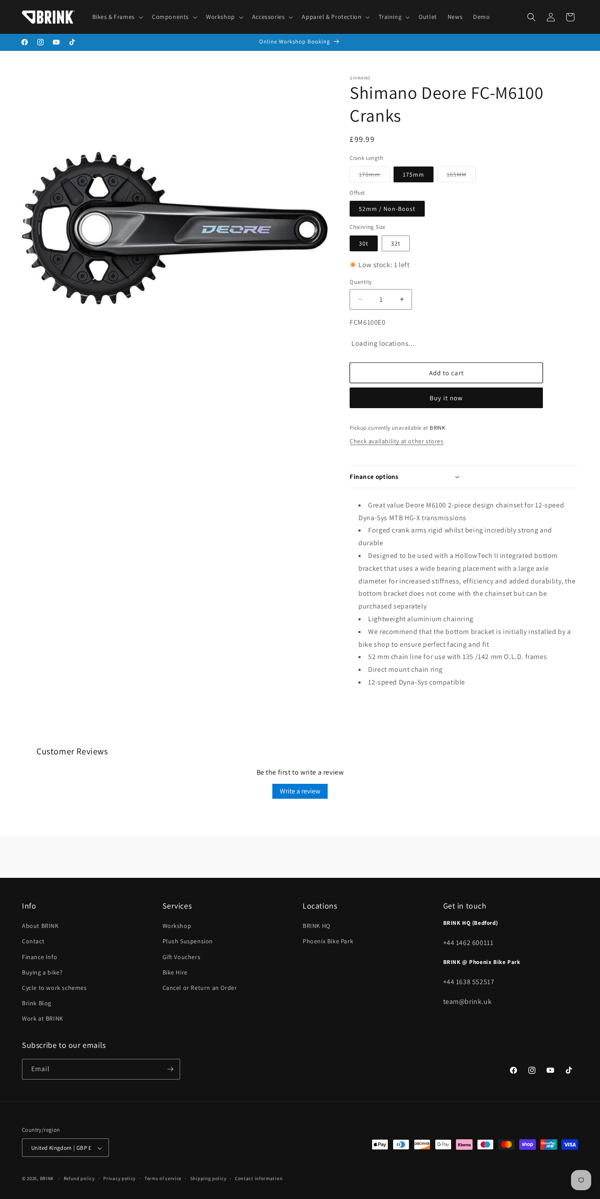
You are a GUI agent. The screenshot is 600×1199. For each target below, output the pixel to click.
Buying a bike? (42, 972)
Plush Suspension (188, 941)
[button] (117, 16)
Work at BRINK (42, 1019)
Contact (33, 941)
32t (396, 243)
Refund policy (79, 1178)
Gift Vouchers (182, 957)
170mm (374, 176)
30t (364, 243)
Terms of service (163, 1178)
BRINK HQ (316, 926)
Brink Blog (36, 1003)
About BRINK (40, 926)
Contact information (258, 1178)
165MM (461, 176)
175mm (413, 174)
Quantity (361, 282)
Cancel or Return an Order (200, 988)
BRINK (47, 1179)
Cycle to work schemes (54, 988)
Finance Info (39, 957)
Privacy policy (119, 1178)
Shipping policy (208, 1178)
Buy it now (446, 398)
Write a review (300, 791)
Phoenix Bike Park (328, 941)
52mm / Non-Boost (387, 209)
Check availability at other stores (396, 441)
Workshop (177, 926)
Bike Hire (175, 972)
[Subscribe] (170, 1069)
